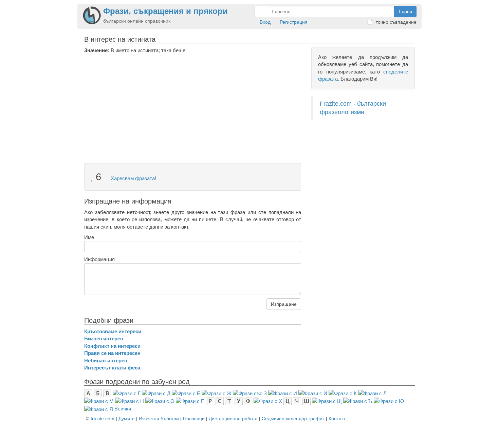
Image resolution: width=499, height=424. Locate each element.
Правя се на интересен (112, 353)
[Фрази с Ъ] (357, 401)
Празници (194, 418)
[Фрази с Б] (98, 393)
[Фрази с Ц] (287, 401)
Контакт (337, 418)
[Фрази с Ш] (306, 401)
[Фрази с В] (107, 393)
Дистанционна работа (233, 418)
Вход (265, 22)
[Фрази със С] (220, 401)
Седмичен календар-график (293, 418)
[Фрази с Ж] (217, 393)
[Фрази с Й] (312, 393)
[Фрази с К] (343, 393)
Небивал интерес (105, 360)
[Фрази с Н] (129, 401)
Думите (126, 418)
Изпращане (284, 304)
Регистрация (294, 22)
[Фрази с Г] (127, 393)
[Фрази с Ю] (389, 401)
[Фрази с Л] (372, 393)
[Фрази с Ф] (248, 401)
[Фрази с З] (250, 393)
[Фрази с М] (99, 401)
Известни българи (159, 418)
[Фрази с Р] (210, 401)
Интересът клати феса (112, 367)
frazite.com (102, 418)
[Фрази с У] (239, 401)
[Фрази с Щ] (327, 401)
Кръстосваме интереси (112, 331)
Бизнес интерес (103, 338)
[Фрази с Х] (268, 401)
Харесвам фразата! (132, 178)
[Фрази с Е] (186, 393)
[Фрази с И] (282, 393)
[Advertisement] (192, 104)
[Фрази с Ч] (297, 401)
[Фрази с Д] (156, 393)
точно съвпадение (395, 22)
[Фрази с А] (88, 393)
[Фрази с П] (190, 401)
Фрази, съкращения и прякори (165, 11)
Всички (122, 408)
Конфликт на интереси (112, 346)
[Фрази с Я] (98, 408)
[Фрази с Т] (229, 401)
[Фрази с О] (159, 401)
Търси (405, 11)
